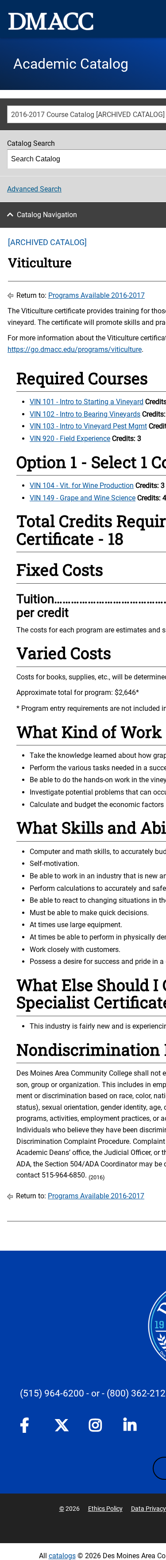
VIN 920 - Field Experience (70, 438)
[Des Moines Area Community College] (51, 21)
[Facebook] (27, 1427)
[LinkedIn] (131, 1427)
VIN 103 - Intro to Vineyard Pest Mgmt (88, 426)
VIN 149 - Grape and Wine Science (82, 498)
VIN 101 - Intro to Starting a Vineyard (86, 402)
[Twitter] (61, 1425)
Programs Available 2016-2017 (96, 295)
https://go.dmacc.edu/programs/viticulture (75, 349)
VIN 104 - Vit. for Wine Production (82, 485)
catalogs (62, 1556)
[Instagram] (96, 1427)
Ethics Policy (105, 1508)
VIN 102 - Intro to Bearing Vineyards (85, 414)
